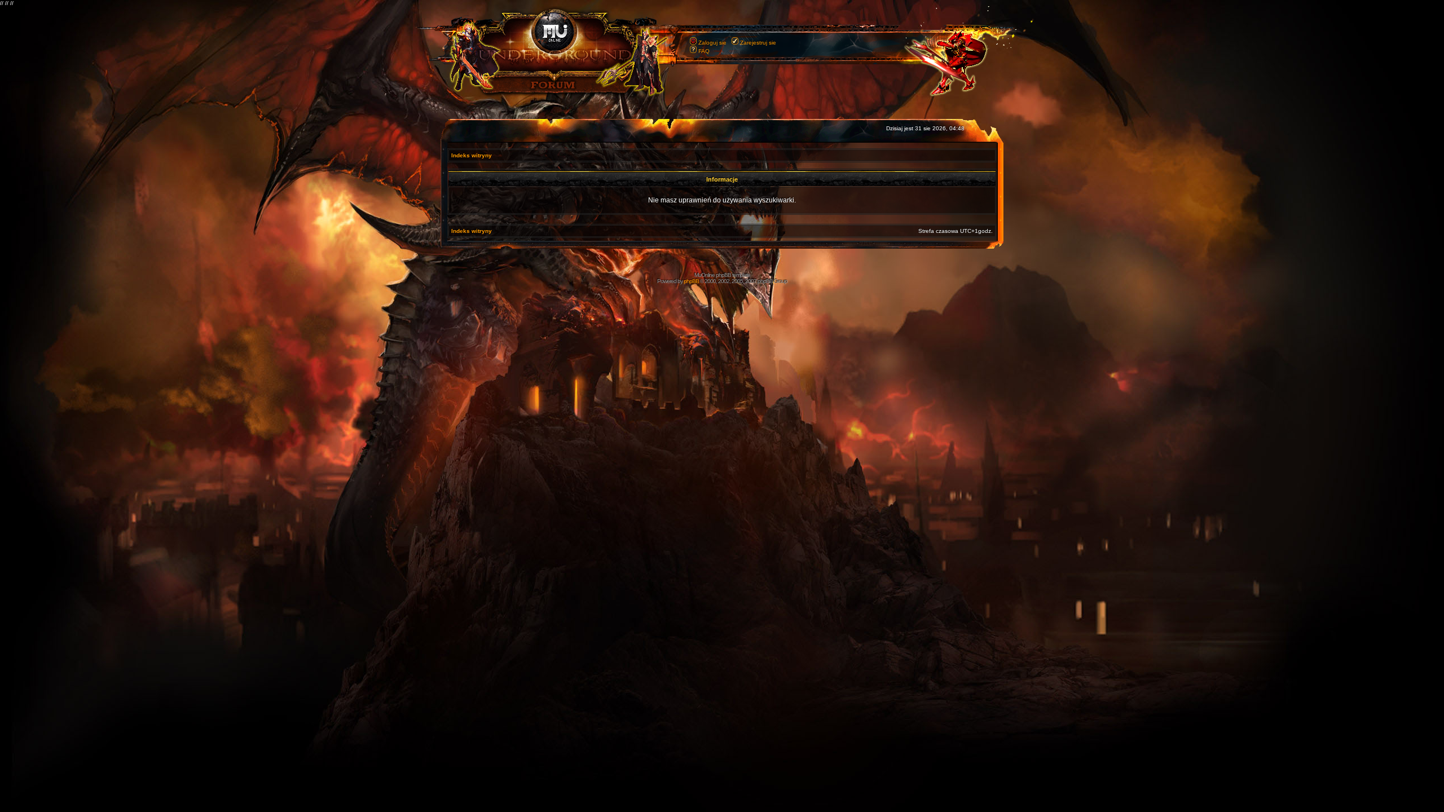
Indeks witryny (471, 155)
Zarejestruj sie (758, 42)
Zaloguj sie (712, 42)
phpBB (691, 281)
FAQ (704, 51)
